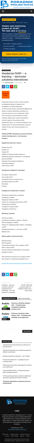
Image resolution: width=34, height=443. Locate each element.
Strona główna (5, 67)
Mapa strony (5, 434)
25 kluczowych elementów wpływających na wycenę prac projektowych (17, 366)
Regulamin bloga (14, 434)
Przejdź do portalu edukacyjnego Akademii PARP (17, 263)
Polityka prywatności (25, 434)
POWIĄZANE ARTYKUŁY (9, 298)
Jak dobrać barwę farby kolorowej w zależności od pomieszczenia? (16, 345)
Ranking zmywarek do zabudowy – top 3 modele (16, 356)
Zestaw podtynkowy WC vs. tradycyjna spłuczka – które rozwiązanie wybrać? (16, 371)
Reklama (22, 436)
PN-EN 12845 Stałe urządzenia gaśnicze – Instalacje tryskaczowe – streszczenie (25, 287)
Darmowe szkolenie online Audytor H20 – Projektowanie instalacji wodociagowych (21, 315)
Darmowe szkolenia (15, 67)
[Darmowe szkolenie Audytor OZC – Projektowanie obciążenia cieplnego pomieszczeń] (6, 306)
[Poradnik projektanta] (17, 4)
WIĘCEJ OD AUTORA (23, 298)
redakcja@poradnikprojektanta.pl (17, 429)
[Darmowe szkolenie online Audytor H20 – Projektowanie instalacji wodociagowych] (6, 316)
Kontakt (28, 436)
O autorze (7, 436)
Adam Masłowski (9, 82)
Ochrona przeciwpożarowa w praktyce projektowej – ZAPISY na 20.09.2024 (17, 351)
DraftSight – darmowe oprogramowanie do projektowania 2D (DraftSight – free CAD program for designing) (8, 288)
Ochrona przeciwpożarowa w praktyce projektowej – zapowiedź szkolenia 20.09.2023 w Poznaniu (17, 376)
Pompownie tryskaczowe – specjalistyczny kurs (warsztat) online (16, 360)
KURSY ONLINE (14, 436)
